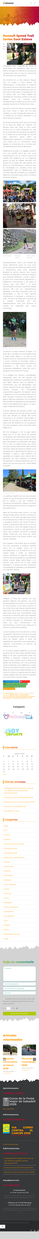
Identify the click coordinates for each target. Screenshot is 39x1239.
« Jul (4, 774)
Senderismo (9, 911)
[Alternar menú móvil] (35, 3)
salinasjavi (8, 902)
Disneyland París (10, 848)
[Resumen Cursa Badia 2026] (29, 1050)
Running (7, 893)
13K (10, 696)
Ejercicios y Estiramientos (14, 857)
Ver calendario (8, 1109)
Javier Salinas (10, 693)
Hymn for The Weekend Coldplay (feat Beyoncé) (15, 685)
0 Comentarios (23, 695)
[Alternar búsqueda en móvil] (31, 3)
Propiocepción (20, 1190)
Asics (13, 696)
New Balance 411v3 (11, 811)
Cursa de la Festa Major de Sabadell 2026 (22, 1101)
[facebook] (31, 1230)
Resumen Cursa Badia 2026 (15, 806)
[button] (4, 1059)
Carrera (16, 695)
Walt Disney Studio (12, 934)
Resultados (9, 689)
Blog (11, 695)
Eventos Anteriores (10, 1144)
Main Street (9, 866)
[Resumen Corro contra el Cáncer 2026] (10, 1050)
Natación (7, 880)
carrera (18, 696)
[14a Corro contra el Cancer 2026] (6, 1128)
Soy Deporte (9, 916)
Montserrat (8, 875)
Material (7, 871)
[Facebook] (5, 712)
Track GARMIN (12, 681)
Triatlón (7, 925)
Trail (30, 698)
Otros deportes (10, 884)
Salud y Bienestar (11, 907)
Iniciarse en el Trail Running (19, 1203)
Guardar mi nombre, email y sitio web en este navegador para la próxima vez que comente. (19, 1001)
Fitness (7, 862)
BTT (5, 830)
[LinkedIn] (21, 712)
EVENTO (25, 681)
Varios (6, 930)
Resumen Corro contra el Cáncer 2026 (19, 802)
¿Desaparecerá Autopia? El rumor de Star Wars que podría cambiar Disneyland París (18, 790)
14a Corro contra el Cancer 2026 (22, 1130)
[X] (13, 712)
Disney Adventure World (14, 844)
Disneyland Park (10, 853)
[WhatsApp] (29, 712)
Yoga (6, 939)
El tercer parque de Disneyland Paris (18, 797)
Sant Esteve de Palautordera (20, 698)
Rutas (6, 898)
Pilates (7, 889)
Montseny (23, 696)
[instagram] (38, 1230)
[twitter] (34, 1230)
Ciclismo (7, 839)
